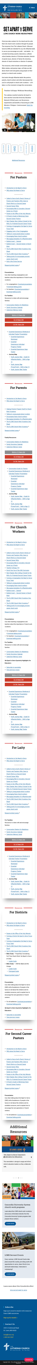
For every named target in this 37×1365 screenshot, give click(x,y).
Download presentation (24, 1001)
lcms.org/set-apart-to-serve (18, 1290)
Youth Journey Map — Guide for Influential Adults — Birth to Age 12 (20, 359)
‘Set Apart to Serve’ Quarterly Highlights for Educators (14, 1156)
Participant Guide (14, 971)
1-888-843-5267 (9, 1337)
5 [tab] (20, 1178)
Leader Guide (13, 961)
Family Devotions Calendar (14, 307)
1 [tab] (13, 1178)
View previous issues (13, 670)
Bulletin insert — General (13, 241)
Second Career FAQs (12, 206)
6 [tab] (22, 1178)
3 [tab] (17, 1178)
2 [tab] (15, 1178)
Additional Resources (18, 160)
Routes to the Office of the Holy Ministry (18, 213)
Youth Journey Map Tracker (19, 369)
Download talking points (13, 1004)
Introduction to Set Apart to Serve (16, 188)
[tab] (18, 315)
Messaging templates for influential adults (19, 239)
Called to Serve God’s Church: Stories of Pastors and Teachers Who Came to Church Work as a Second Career (18, 201)
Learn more (10, 1223)
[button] (3, 149)
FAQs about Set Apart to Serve (15, 190)
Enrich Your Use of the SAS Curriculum (17, 570)
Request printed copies (12, 265)
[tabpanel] (18, 350)
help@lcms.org (9, 1335)
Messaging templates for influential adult (18, 796)
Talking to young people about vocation (18, 234)
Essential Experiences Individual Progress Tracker (17, 344)
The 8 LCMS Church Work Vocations (17, 254)
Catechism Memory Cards (14, 310)
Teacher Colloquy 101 (12, 568)
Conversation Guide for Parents (18, 468)
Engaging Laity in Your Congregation (17, 231)
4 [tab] (18, 1178)
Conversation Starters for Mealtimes (17, 305)
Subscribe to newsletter (13, 667)
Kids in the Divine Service (14, 261)
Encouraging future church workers (16, 236)
